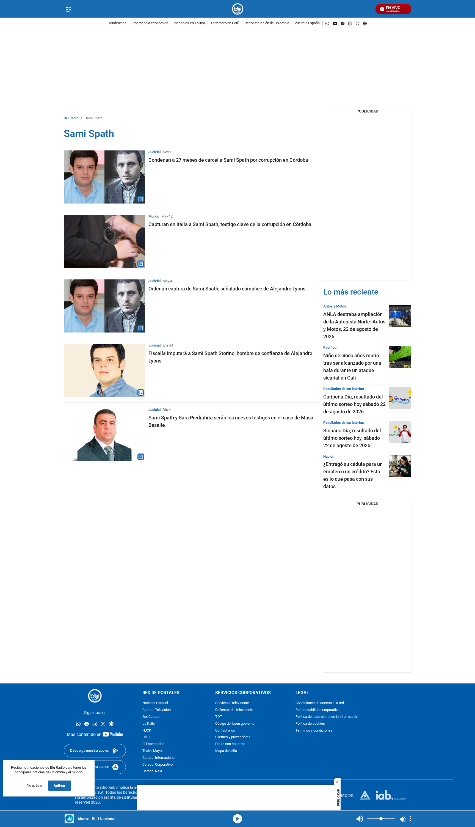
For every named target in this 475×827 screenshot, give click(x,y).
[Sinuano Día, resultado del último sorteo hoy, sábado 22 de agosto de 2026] (400, 432)
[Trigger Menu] (68, 9)
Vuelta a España (307, 23)
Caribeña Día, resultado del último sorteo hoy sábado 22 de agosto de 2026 (354, 404)
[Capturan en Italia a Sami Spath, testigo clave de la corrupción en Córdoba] (104, 241)
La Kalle (148, 724)
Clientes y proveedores (232, 737)
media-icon (237, 819)
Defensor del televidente (234, 710)
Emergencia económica (150, 23)
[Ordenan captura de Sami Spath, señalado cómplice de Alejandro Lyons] (104, 306)
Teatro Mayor (152, 751)
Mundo (153, 216)
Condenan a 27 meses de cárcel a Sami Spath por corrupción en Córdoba (228, 160)
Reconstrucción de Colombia (267, 23)
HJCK (146, 730)
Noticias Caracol (155, 703)
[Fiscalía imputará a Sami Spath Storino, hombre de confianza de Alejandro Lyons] (104, 370)
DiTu (146, 737)
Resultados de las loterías (343, 389)
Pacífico (329, 347)
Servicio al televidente (232, 703)
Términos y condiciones (314, 730)
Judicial (154, 152)
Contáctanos (225, 730)
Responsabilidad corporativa (317, 710)
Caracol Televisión (156, 710)
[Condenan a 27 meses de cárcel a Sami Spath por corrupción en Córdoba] (104, 177)
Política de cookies (310, 724)
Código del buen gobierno (234, 724)
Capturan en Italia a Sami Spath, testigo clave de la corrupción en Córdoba (229, 224)
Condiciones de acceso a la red (320, 703)
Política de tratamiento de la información (327, 717)
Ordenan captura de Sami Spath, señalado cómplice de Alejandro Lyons (226, 289)
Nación (328, 456)
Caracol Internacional (158, 758)
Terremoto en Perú (225, 23)
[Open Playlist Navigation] (410, 818)
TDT (218, 717)
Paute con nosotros (230, 744)
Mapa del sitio (226, 751)
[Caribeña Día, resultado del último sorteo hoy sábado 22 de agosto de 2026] (400, 398)
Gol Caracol (151, 717)
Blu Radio (71, 118)
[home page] (237, 9)
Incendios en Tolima (189, 23)
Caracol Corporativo (157, 764)
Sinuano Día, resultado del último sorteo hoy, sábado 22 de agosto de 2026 (352, 438)
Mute (360, 818)
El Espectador (153, 744)
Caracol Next (152, 771)
